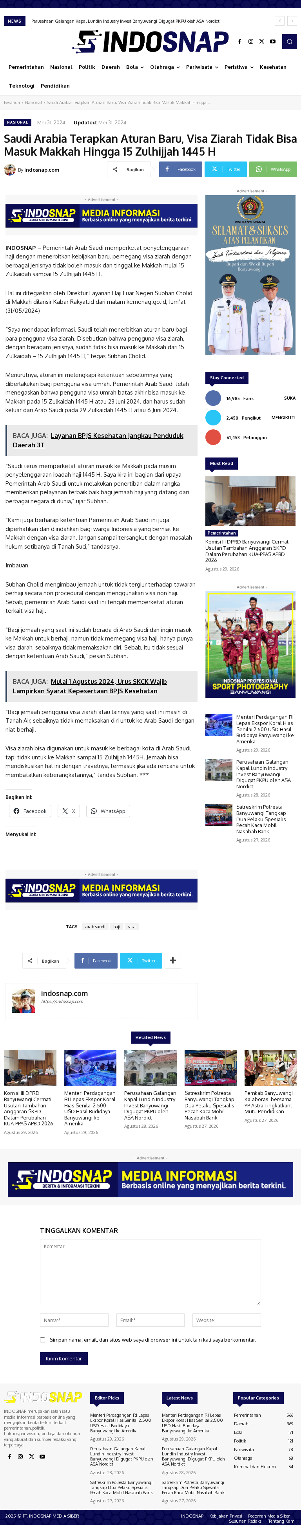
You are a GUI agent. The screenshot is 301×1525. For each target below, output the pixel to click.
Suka (290, 398)
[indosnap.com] (11, 170)
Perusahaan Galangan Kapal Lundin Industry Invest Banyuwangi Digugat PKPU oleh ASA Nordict (263, 774)
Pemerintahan (222, 533)
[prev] (280, 21)
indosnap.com (41, 170)
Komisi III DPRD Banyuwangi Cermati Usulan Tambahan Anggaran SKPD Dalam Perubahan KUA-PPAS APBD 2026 (247, 550)
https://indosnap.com (62, 1001)
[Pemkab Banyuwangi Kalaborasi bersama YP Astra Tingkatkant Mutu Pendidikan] (271, 1068)
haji (116, 926)
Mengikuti (284, 417)
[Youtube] (272, 41)
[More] (173, 961)
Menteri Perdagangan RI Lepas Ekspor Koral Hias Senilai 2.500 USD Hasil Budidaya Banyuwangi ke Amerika (265, 729)
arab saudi (95, 926)
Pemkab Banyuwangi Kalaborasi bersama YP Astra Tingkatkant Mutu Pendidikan (269, 1102)
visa (132, 926)
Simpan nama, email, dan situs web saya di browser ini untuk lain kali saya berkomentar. (153, 1340)
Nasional (33, 102)
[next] (292, 21)
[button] (289, 41)
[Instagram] (250, 41)
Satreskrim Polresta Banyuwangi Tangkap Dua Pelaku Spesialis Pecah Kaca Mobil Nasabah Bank (123, 21)
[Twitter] (261, 41)
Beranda (12, 102)
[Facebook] (239, 41)
